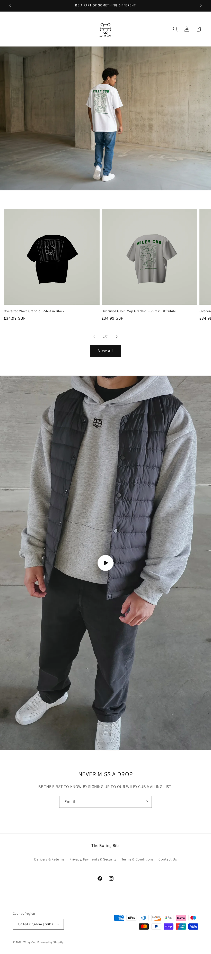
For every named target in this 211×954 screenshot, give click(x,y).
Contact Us (168, 859)
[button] (10, 29)
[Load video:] (105, 563)
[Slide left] (94, 336)
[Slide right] (116, 336)
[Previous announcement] (10, 5)
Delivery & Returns (49, 859)
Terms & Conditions (137, 859)
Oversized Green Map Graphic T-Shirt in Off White (139, 311)
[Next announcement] (201, 5)
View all (105, 350)
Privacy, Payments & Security (93, 859)
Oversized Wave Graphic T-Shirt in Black (34, 311)
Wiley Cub (30, 942)
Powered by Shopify (50, 942)
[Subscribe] (146, 802)
